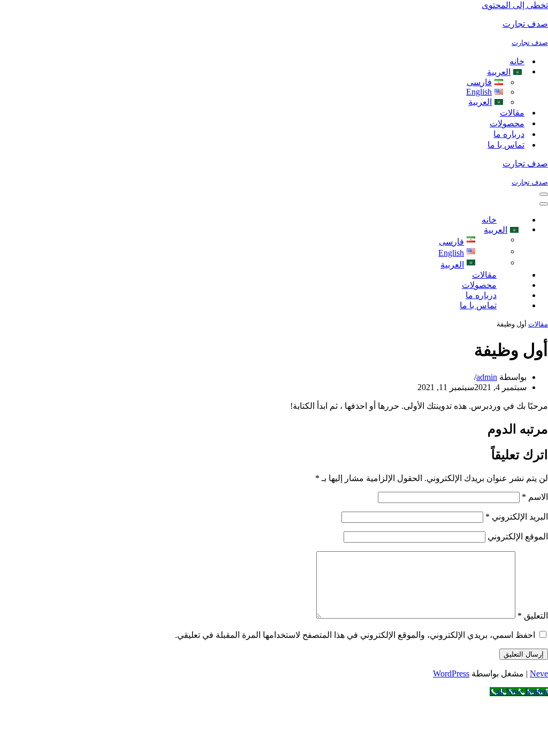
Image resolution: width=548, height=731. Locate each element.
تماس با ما (506, 144)
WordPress (451, 673)
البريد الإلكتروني (516, 516)
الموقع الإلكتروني (518, 536)
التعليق (532, 615)
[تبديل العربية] (518, 229)
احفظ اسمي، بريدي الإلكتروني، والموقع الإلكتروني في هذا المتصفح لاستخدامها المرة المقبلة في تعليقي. (355, 634)
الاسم (535, 496)
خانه (516, 61)
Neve (539, 673)
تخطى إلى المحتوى (515, 5)
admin (486, 377)
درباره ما (508, 134)
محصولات (507, 123)
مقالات (512, 112)
